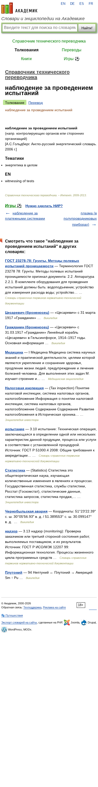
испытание (14, 429)
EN (63, 4)
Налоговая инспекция (24, 388)
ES (81, 4)
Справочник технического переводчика (49, 41)
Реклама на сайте (54, 607)
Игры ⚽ (72, 59)
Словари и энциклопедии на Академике (43, 18)
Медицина (14, 352)
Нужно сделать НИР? (44, 206)
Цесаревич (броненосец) (27, 312)
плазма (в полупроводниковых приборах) (80, 218)
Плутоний (13, 572)
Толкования (26, 50)
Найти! (86, 28)
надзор (11, 531)
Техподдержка (32, 607)
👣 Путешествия (12, 615)
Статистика (15, 470)
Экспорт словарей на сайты (19, 622)
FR (91, 4)
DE (72, 4)
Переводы (71, 50)
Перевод (35, 103)
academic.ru (19, 8)
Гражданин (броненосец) (27, 327)
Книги (26, 59)
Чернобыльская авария (26, 511)
